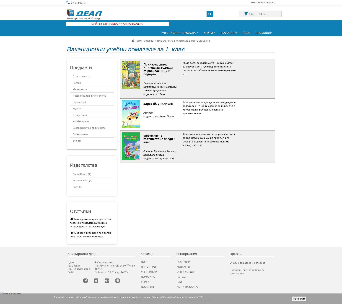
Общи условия (187, 271)
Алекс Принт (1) (82, 174)
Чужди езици (80, 115)
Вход (253, 2)
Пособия (228, 32)
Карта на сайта (187, 286)
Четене (77, 82)
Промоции (264, 32)
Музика (77, 108)
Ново (246, 32)
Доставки (183, 261)
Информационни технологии (90, 95)
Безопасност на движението (89, 127)
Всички (77, 140)
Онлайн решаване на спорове (247, 262)
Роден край (79, 102)
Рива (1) (77, 186)
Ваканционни (80, 134)
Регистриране (266, 2)
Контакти (183, 266)
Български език (81, 76)
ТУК (201, 297)
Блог (180, 281)
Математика (80, 89)
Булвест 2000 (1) (82, 180)
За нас (181, 276)
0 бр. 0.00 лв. (257, 14)
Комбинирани (81, 121)
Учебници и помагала (179, 32)
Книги (209, 32)
